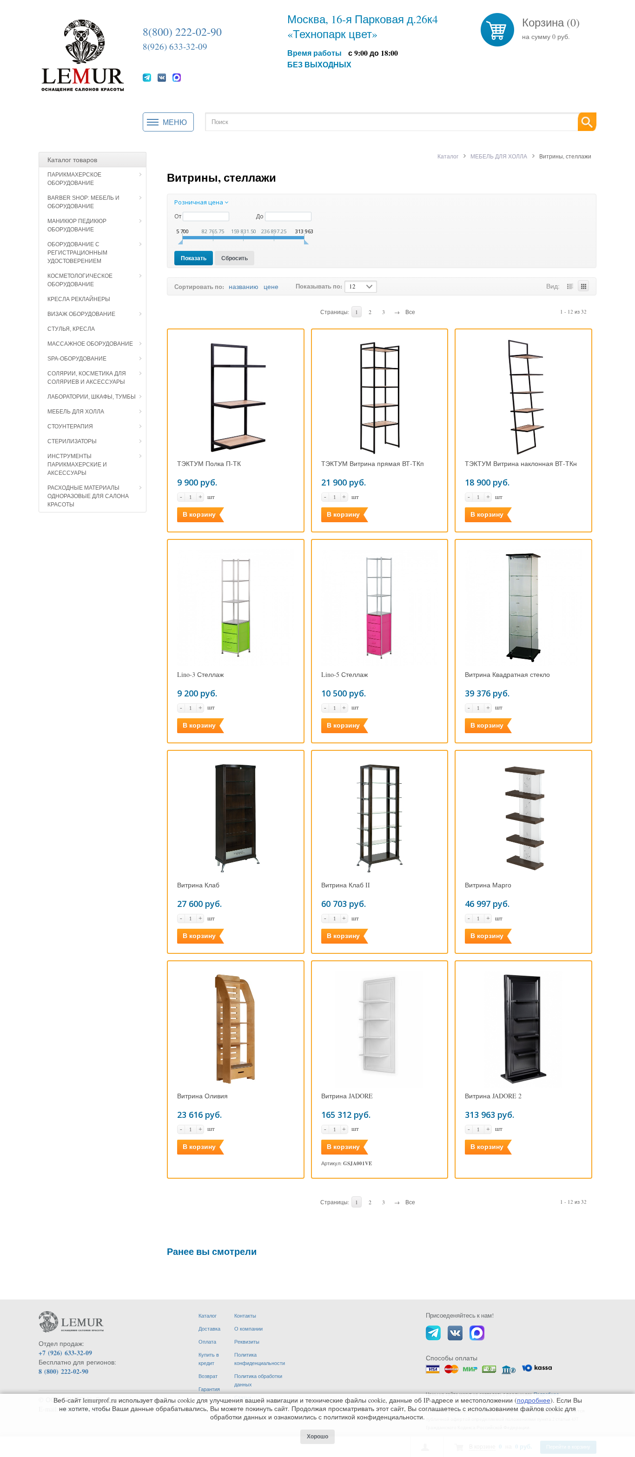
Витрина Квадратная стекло (507, 674)
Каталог (447, 156)
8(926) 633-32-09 (175, 46)
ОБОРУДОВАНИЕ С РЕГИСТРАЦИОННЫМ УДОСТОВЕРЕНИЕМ (77, 252)
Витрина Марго (488, 885)
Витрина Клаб (198, 885)
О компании (248, 1328)
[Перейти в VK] (162, 77)
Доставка (209, 1328)
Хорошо (317, 1436)
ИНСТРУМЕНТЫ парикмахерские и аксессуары (77, 464)
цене (271, 286)
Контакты (245, 1315)
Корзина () (551, 22)
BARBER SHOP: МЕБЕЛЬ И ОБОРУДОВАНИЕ (83, 202)
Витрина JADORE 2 (493, 1096)
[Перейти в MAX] (176, 77)
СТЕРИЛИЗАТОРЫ (72, 441)
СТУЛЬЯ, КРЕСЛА (71, 329)
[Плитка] (583, 285)
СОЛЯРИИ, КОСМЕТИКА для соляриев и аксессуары (86, 377)
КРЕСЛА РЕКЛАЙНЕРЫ (78, 299)
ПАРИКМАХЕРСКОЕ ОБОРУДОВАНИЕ (74, 178)
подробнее (533, 1400)
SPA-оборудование (76, 358)
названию (243, 286)
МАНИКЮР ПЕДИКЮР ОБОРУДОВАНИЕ (76, 225)
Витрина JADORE (347, 1096)
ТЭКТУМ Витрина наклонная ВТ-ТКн (521, 463)
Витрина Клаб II (345, 885)
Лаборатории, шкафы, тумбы (91, 397)
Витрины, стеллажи (221, 177)
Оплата (207, 1341)
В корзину (199, 514)
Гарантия (209, 1388)
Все (410, 311)
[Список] (569, 285)
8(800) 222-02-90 (182, 31)
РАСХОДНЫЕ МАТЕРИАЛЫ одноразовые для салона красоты (88, 496)
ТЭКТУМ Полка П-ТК (209, 463)
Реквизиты (246, 1341)
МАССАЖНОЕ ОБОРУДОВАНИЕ (90, 344)
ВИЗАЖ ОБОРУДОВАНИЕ (81, 314)
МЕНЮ (175, 122)
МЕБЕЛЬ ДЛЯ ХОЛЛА (75, 411)
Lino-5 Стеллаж (344, 674)
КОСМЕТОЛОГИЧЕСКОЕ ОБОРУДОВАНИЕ (79, 280)
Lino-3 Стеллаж (200, 674)
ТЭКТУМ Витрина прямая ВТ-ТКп (372, 463)
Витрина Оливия (202, 1096)
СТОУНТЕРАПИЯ (70, 426)
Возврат (208, 1375)
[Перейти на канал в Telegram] (147, 77)
